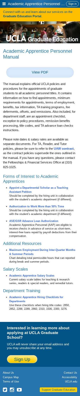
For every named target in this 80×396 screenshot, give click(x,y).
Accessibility (69, 377)
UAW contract (64, 148)
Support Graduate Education (58, 389)
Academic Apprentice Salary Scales (31, 275)
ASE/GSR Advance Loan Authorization (33, 221)
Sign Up (22, 359)
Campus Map (11, 377)
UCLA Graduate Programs (42, 31)
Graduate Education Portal (22, 16)
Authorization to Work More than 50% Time (36, 206)
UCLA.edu (71, 381)
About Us (8, 372)
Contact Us (70, 372)
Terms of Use (11, 381)
